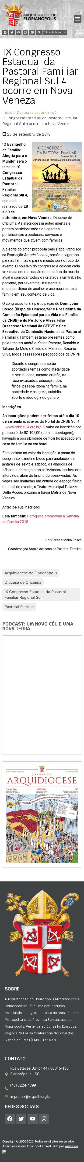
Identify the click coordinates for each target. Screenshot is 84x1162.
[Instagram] (25, 32)
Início (7, 112)
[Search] (39, 32)
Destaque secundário (35, 112)
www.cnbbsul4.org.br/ (23, 427)
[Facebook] (5, 32)
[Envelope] (32, 32)
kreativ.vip (71, 1146)
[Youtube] (18, 32)
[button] (77, 19)
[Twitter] (12, 32)
